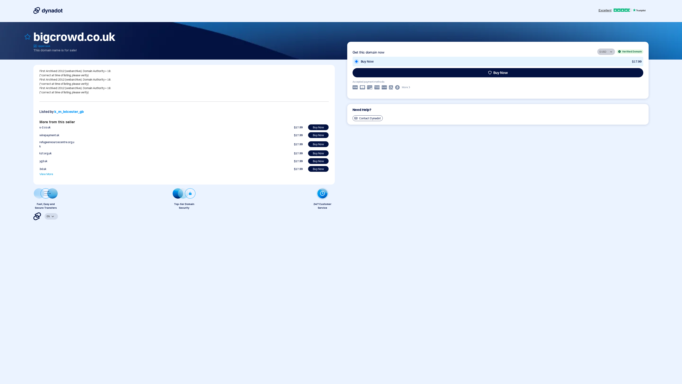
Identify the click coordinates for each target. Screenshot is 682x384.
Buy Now (500, 72)
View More (46, 174)
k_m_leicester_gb (69, 111)
